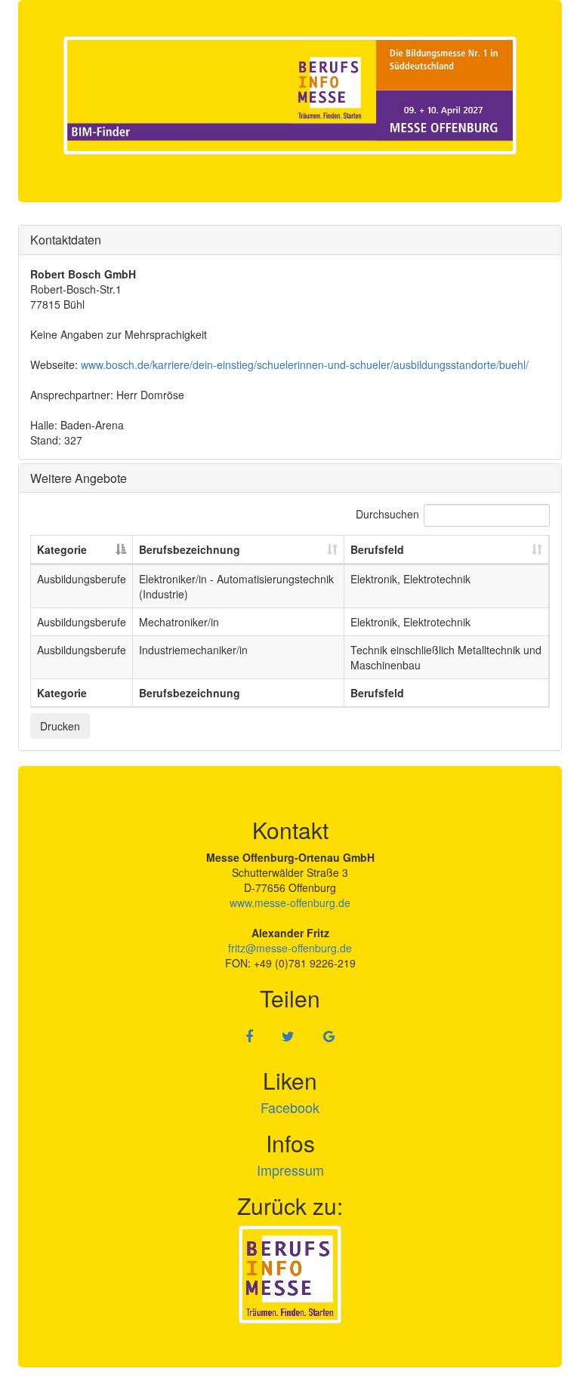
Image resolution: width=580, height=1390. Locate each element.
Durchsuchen (387, 513)
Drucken (60, 725)
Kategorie (62, 549)
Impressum (290, 1169)
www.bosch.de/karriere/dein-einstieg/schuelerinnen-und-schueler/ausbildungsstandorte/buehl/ (305, 364)
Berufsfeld (377, 549)
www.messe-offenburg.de (290, 902)
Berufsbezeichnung (189, 549)
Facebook (290, 1107)
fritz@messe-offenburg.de (290, 947)
